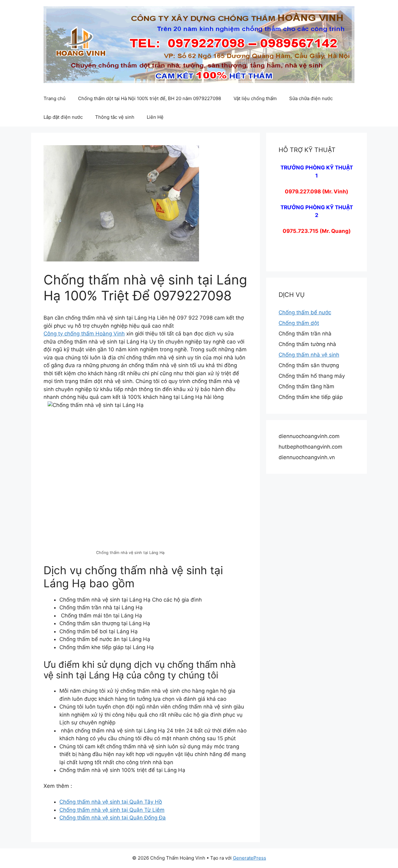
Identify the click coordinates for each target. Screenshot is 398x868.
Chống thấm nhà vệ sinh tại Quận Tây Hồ (110, 802)
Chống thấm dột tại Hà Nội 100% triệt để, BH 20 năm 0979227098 (149, 98)
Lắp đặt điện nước (63, 117)
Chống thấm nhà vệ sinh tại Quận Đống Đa (112, 818)
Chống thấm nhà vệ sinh (309, 355)
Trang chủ (55, 98)
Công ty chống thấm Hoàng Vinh (84, 333)
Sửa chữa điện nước (311, 98)
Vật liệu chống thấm (255, 98)
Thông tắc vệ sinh (114, 117)
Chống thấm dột (299, 323)
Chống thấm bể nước (305, 312)
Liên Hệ (155, 117)
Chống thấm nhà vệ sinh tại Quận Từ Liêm (111, 810)
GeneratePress (249, 858)
